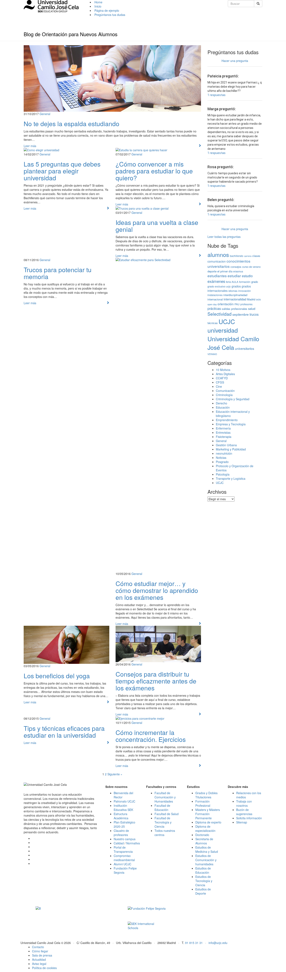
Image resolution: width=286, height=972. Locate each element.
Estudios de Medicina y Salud (206, 849)
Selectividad (219, 314)
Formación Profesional (202, 803)
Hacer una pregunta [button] (235, 61)
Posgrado (222, 462)
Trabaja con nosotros (244, 803)
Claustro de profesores (121, 832)
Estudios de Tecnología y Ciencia (203, 881)
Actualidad (39, 959)
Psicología (222, 474)
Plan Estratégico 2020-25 (124, 824)
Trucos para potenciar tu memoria (57, 273)
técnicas (212, 323)
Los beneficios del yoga (57, 675)
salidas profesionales (234, 309)
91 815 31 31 (194, 943)
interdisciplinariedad (235, 295)
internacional (215, 299)
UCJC (227, 321)
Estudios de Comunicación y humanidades (205, 860)
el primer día (224, 271)
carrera (247, 256)
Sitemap (241, 822)
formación (244, 281)
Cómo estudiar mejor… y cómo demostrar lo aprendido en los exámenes (157, 590)
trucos (254, 314)
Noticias (221, 457)
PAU (237, 304)
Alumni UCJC (122, 864)
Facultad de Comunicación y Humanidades (165, 797)
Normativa (133, 843)
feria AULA (232, 281)
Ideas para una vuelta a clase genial (157, 226)
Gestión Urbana (226, 445)
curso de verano (251, 266)
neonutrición (224, 453)
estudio (247, 275)
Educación (223, 407)
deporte (211, 271)
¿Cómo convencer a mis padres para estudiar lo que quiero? (154, 170)
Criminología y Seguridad (232, 399)
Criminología (224, 395)
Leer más (30, 146)
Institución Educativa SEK (123, 807)
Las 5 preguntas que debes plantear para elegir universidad (62, 170)
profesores (246, 304)
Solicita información (249, 818)
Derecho (221, 403)
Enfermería (223, 428)
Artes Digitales (225, 374)
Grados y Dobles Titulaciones (206, 795)
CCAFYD (222, 378)
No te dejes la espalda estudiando (71, 123)
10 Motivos (223, 370)
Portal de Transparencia (123, 849)
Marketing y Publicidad (231, 449)
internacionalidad (235, 299)
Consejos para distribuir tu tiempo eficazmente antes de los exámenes (156, 680)
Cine (219, 386)
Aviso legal (39, 964)
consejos (236, 267)
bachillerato (236, 256)
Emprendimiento (227, 420)
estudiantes (217, 275)
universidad (222, 330)
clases (256, 256)
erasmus (238, 271)
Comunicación (225, 391)
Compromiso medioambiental (124, 858)
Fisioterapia (223, 437)
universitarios (244, 348)
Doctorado (202, 835)
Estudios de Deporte (203, 891)
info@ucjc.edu (218, 943)
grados (236, 286)
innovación (244, 290)
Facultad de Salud (167, 814)
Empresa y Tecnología (231, 424)
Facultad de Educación (162, 807)
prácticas (214, 308)
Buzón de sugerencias (244, 812)
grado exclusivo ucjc (219, 286)
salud (251, 308)
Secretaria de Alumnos (204, 841)
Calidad (119, 843)
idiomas (232, 290)
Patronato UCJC (124, 801)
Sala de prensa (42, 955)
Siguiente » (114, 774)
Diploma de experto (208, 822)
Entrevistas (223, 432)
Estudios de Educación (203, 870)
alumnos (218, 254)
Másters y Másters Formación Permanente (207, 814)
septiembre (240, 314)
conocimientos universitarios (228, 263)
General (45, 114)
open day (212, 304)
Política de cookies (44, 968)
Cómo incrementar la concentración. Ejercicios (151, 736)
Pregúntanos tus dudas (109, 15)
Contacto (38, 947)
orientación (226, 303)
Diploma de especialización (205, 828)
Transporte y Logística (230, 478)
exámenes (216, 281)
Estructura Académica (121, 816)
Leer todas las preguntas (224, 237)
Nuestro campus (124, 839)
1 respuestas (216, 95)
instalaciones (215, 295)
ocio (258, 299)
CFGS (220, 382)
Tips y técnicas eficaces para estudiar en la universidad (64, 732)
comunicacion (216, 261)
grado (254, 282)
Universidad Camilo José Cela (233, 342)
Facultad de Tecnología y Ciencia (163, 822)
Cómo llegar (40, 951)
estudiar (234, 275)
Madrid (251, 299)
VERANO (212, 354)
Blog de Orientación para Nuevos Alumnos (70, 34)
